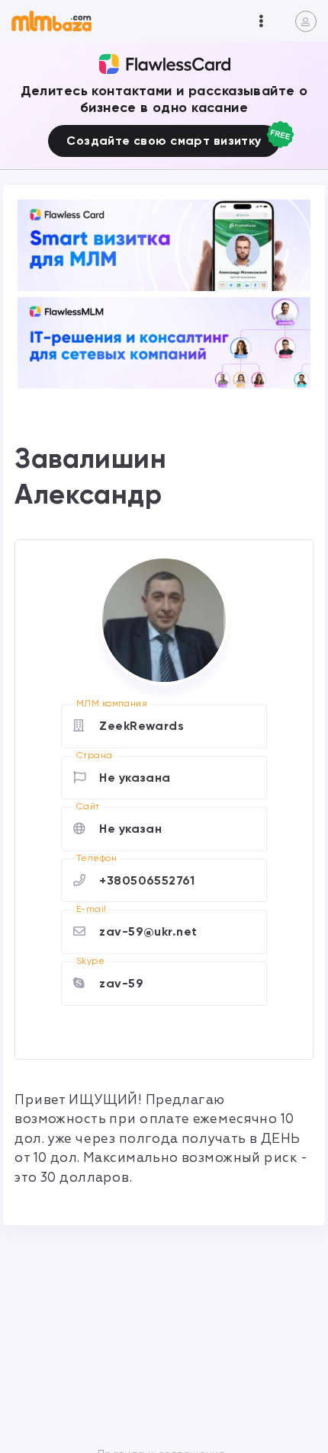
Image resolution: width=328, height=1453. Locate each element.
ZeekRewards (141, 725)
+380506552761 (147, 880)
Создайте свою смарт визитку (163, 140)
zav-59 (121, 983)
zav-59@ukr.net (148, 931)
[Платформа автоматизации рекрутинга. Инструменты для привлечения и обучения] (164, 343)
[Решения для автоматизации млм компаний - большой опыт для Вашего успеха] (164, 245)
